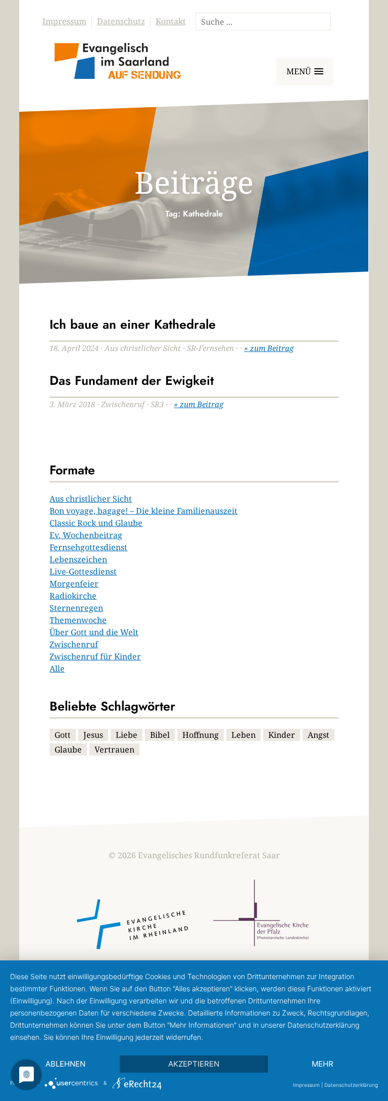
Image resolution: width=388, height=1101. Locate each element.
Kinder (281, 734)
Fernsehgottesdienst (88, 547)
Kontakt (171, 21)
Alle (57, 668)
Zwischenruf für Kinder (95, 656)
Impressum (64, 21)
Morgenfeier (74, 583)
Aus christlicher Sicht (91, 498)
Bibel (160, 734)
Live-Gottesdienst (83, 571)
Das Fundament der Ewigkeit (132, 380)
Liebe (126, 734)
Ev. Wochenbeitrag (86, 535)
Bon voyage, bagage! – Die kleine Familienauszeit (143, 510)
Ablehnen (65, 1064)
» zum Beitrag (269, 348)
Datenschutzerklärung (351, 1085)
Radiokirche (73, 595)
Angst (318, 734)
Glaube (68, 749)
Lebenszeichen (78, 559)
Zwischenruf (74, 644)
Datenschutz (121, 21)
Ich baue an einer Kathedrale (133, 324)
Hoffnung (200, 734)
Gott (63, 734)
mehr (322, 1064)
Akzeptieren (193, 1064)
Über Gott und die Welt (94, 632)
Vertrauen (114, 749)
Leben (243, 734)
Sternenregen (76, 607)
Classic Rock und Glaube (96, 523)
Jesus (93, 734)
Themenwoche (78, 620)
